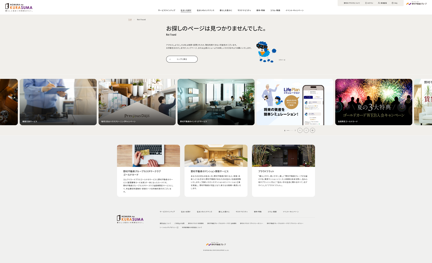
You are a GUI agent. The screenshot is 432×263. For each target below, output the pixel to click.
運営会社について (165, 223)
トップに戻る (182, 59)
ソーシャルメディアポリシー (168, 227)
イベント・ (295, 10)
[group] (97, 102)
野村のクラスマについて (352, 3)
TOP (130, 20)
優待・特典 (260, 10)
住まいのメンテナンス (205, 10)
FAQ (395, 3)
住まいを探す (186, 10)
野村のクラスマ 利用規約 (196, 223)
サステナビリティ (244, 10)
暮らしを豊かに (226, 10)
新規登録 (384, 3)
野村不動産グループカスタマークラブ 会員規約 (222, 223)
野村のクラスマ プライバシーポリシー (251, 223)
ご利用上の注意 (179, 223)
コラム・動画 (275, 10)
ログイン (370, 3)
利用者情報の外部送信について (192, 227)
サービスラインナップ (166, 10)
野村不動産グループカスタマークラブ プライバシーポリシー (285, 223)
